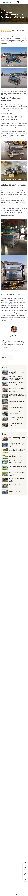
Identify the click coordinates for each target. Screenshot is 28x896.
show (10, 357)
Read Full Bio (14, 350)
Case (5, 10)
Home (2, 10)
